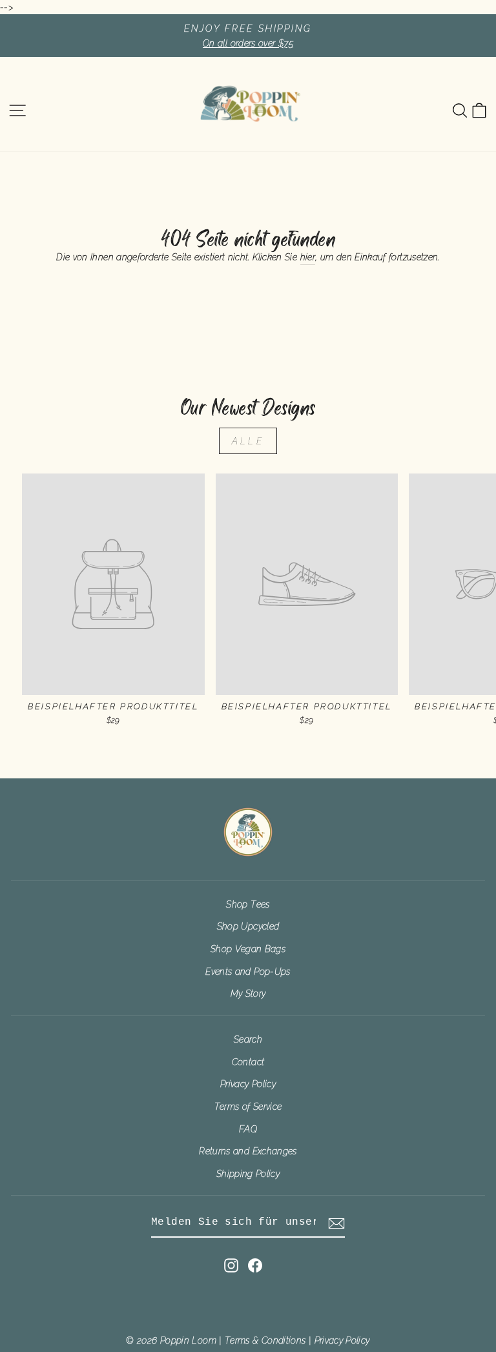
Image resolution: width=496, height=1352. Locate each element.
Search (248, 1039)
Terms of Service (248, 1106)
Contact (248, 1061)
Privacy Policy (248, 1083)
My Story (248, 993)
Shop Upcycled (248, 925)
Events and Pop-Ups (247, 971)
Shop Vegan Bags (248, 948)
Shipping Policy (248, 1173)
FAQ (248, 1128)
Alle (248, 440)
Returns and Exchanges (248, 1150)
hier (307, 256)
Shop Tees (247, 904)
